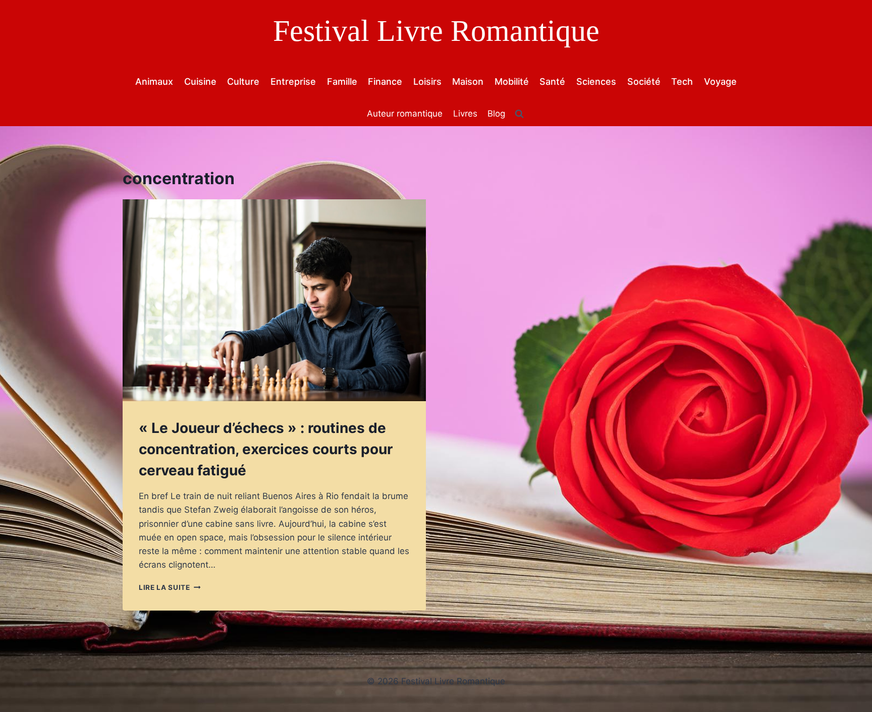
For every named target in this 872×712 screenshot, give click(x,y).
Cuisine (200, 81)
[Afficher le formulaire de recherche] (519, 114)
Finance (385, 81)
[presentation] (274, 300)
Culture (243, 81)
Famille (342, 81)
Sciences (596, 81)
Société (644, 81)
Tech (682, 81)
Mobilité (512, 81)
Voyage (720, 81)
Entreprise (293, 81)
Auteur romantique (405, 113)
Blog (496, 113)
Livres (465, 113)
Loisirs (427, 81)
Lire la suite (169, 587)
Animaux (154, 81)
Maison (467, 81)
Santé (552, 81)
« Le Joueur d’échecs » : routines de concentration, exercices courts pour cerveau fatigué (266, 449)
